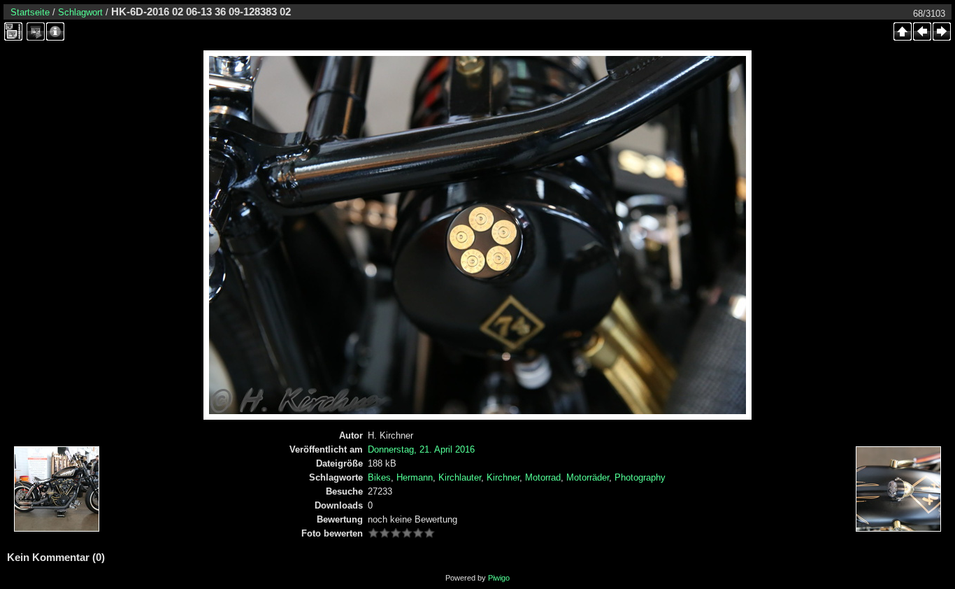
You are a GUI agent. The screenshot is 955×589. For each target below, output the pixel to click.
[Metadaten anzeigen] (55, 31)
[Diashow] (35, 31)
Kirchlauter (459, 477)
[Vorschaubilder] (902, 31)
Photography (640, 477)
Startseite (30, 12)
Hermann (414, 477)
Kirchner (503, 477)
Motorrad (543, 477)
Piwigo (499, 578)
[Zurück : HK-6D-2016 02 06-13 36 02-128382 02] (922, 31)
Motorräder (587, 477)
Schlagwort (80, 12)
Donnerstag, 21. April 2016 (421, 449)
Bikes (379, 477)
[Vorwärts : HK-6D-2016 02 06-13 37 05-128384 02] (942, 31)
